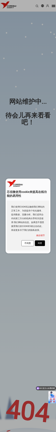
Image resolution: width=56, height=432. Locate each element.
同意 (40, 243)
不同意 (27, 243)
